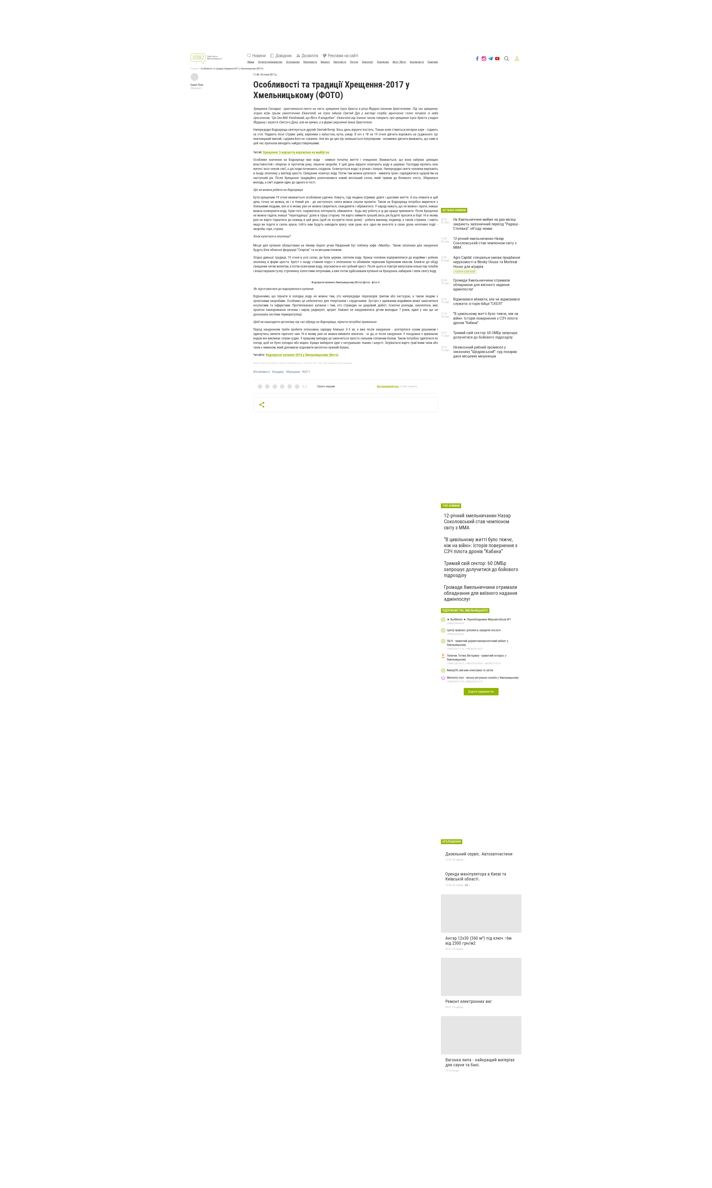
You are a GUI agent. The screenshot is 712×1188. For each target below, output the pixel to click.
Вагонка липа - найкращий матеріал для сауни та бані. (480, 1062)
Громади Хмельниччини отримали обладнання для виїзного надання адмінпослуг (481, 284)
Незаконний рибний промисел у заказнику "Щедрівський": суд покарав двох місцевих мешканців (485, 351)
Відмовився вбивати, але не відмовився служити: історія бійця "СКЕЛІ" (486, 301)
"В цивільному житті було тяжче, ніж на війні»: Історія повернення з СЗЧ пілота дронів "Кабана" (485, 318)
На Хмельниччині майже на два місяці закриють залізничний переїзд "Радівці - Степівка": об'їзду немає (486, 224)
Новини (259, 55)
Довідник (283, 55)
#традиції (278, 372)
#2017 (306, 372)
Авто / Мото (399, 61)
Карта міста (340, 61)
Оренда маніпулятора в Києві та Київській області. (475, 876)
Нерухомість (310, 61)
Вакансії (325, 61)
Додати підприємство (270, 61)
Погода (354, 61)
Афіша (250, 61)
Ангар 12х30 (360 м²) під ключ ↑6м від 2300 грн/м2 (478, 941)
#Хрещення (293, 372)
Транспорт (367, 61)
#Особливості (261, 372)
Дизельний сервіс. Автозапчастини (478, 854)
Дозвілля (309, 55)
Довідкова (383, 61)
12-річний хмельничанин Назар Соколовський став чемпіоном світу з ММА (485, 243)
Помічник (433, 61)
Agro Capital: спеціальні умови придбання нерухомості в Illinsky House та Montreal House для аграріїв (486, 262)
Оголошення (293, 61)
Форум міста (417, 61)
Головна (194, 68)
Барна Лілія (197, 84)
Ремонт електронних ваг (468, 1001)
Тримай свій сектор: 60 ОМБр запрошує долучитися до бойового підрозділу (485, 335)
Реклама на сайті (343, 55)
